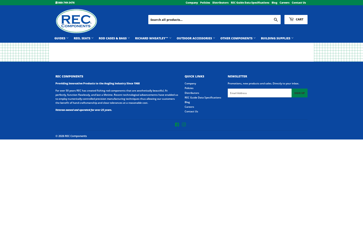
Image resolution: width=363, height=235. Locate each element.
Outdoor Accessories (195, 38)
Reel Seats (82, 38)
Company (192, 2)
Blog (274, 2)
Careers (284, 2)
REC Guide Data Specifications (250, 2)
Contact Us (299, 2)
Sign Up (299, 93)
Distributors (220, 2)
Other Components (236, 38)
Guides (60, 38)
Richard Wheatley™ (152, 38)
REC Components (76, 136)
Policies (205, 2)
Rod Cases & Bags (113, 38)
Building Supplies (276, 38)
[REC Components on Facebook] (177, 125)
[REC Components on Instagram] (184, 125)
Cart (299, 19)
